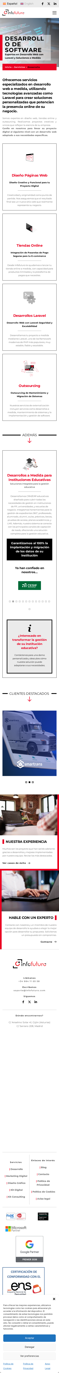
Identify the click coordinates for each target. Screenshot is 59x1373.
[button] (54, 1299)
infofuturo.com (36, 990)
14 (29, 609)
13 (49, 601)
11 (42, 601)
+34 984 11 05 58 (29, 981)
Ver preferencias (29, 1355)
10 (39, 601)
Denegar (29, 1346)
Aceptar (29, 1337)
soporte (19, 990)
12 (46, 601)
